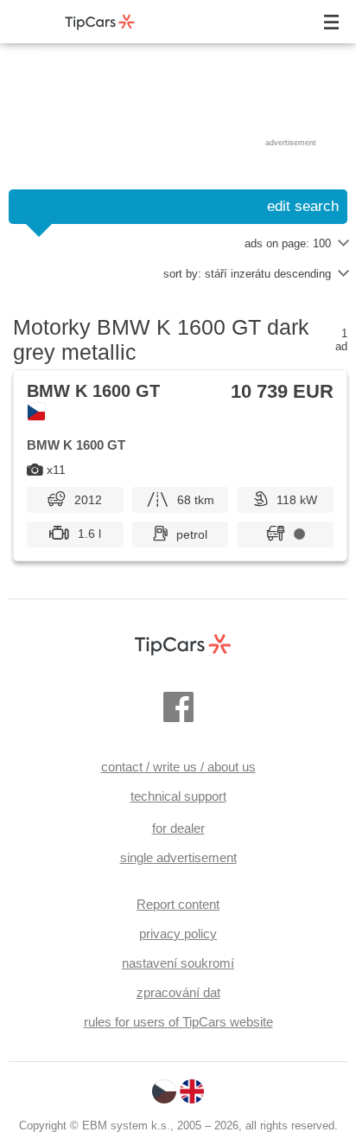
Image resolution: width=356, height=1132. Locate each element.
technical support (178, 796)
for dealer (178, 828)
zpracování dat (178, 992)
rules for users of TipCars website (178, 1021)
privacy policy (178, 933)
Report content (178, 904)
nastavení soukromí (178, 963)
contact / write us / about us (178, 766)
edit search (303, 206)
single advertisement (178, 857)
